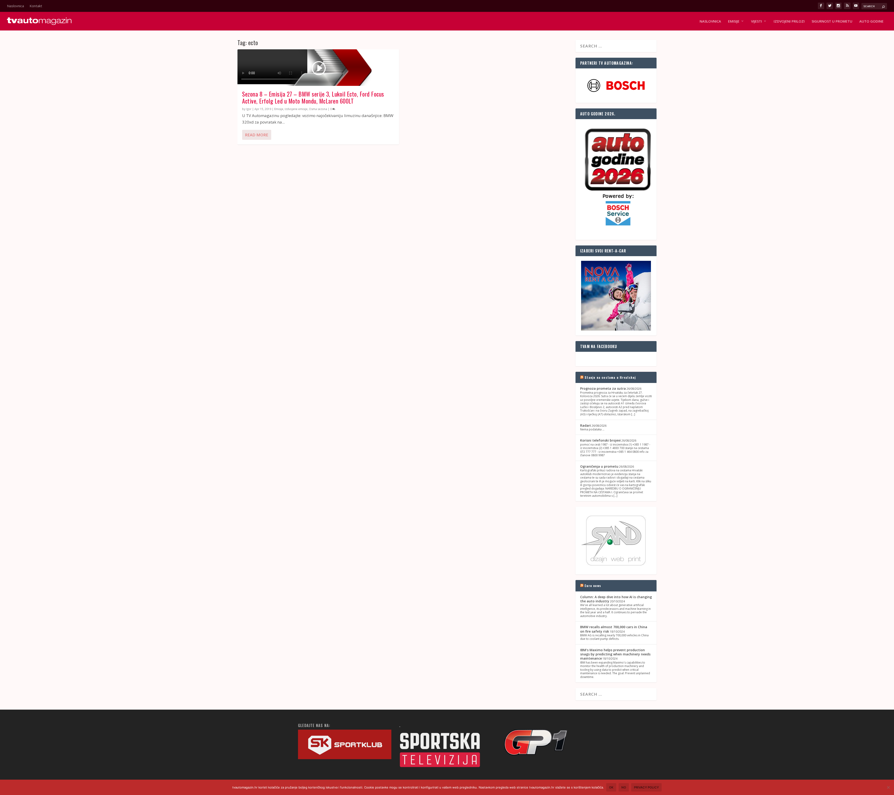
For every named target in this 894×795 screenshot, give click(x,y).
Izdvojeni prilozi (789, 21)
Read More (256, 135)
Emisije (278, 109)
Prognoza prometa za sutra (603, 388)
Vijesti (756, 21)
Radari (585, 425)
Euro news (593, 585)
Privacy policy (646, 787)
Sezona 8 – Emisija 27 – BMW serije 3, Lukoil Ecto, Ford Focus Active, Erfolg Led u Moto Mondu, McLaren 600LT (313, 97)
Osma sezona (318, 109)
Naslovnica (15, 5)
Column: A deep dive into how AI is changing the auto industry (616, 599)
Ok (611, 787)
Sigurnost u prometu (832, 21)
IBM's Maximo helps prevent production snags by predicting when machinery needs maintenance (615, 654)
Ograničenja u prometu (599, 466)
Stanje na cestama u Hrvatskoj (610, 377)
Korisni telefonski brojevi (600, 440)
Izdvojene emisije (296, 109)
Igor (248, 109)
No (623, 787)
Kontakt (36, 5)
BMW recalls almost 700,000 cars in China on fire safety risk (613, 629)
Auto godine (871, 21)
